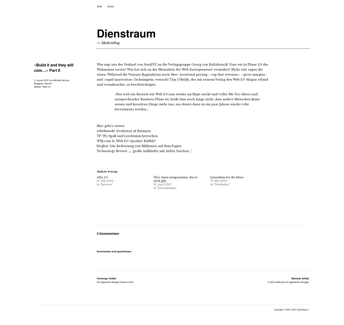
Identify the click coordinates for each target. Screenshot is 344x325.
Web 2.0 (47, 86)
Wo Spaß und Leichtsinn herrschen (130, 136)
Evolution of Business (134, 131)
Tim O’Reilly (179, 79)
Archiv (111, 6)
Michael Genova (61, 80)
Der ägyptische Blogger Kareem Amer (115, 280)
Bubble (37, 86)
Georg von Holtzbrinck (209, 64)
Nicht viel (239, 69)
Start (99, 6)
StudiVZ (150, 64)
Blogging (38, 83)
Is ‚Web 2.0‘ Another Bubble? (134, 141)
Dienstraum (126, 33)
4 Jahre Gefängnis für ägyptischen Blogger (288, 280)
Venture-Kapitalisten (144, 74)
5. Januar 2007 (41, 80)
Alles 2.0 (102, 177)
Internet (48, 83)
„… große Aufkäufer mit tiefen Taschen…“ (160, 151)
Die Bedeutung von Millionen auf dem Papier (146, 146)
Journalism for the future (227, 177)
